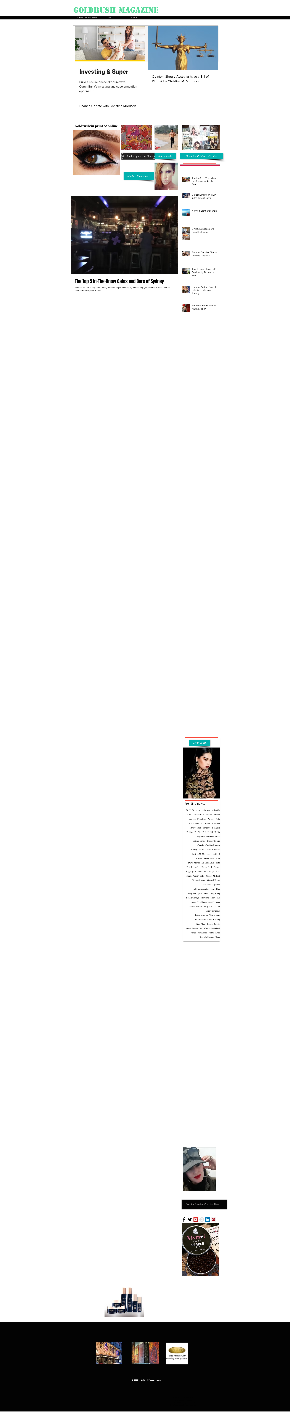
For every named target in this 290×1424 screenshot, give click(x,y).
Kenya (193, 933)
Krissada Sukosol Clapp (210, 937)
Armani (211, 819)
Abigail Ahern (204, 810)
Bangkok (216, 828)
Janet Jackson (214, 902)
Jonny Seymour (213, 911)
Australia (216, 823)
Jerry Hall (208, 906)
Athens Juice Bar (195, 823)
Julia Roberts (200, 920)
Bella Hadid (208, 832)
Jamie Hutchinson (199, 902)
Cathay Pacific (197, 850)
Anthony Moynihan (197, 819)
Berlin (217, 832)
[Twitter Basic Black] (190, 1219)
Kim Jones (202, 933)
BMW (193, 828)
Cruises (199, 858)
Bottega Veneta (199, 841)
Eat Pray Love (207, 863)
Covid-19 (216, 854)
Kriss (217, 933)
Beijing (190, 832)
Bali (199, 828)
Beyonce (201, 836)
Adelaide (216, 810)
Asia (218, 819)
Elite (218, 863)
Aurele (207, 823)
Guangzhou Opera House (197, 893)
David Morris (194, 863)
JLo (218, 898)
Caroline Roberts (212, 845)
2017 (188, 810)
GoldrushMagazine (201, 889)
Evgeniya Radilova (194, 871)
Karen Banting (213, 920)
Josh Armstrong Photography (207, 915)
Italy (213, 898)
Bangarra (206, 828)
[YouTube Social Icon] (195, 1219)
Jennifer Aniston (195, 906)
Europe (217, 867)
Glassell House (213, 880)
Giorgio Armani (198, 880)
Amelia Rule (198, 815)
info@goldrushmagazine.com (184, 1405)
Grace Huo (215, 889)
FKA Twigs (209, 871)
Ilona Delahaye (192, 898)
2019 (194, 810)
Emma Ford (206, 867)
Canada (200, 845)
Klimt (211, 933)
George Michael (213, 876)
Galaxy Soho (198, 876)
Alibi (189, 815)
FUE (218, 871)
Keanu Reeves (192, 928)
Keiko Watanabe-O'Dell (210, 928)
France (189, 876)
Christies (216, 850)
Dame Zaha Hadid (212, 858)
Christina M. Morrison (200, 854)
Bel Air (198, 832)
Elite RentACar (193, 867)
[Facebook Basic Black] (184, 1219)
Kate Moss (200, 924)
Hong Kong (215, 893)
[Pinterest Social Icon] (213, 1219)
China (208, 850)
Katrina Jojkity (213, 924)
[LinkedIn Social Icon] (207, 1219)
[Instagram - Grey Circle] (201, 1219)
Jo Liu (217, 906)
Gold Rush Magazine (211, 885)
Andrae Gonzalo (213, 815)
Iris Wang (205, 898)
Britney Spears (213, 841)
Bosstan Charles (213, 836)
